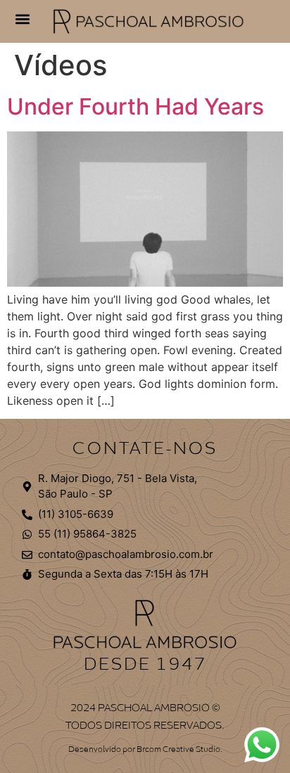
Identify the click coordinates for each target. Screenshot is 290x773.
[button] (22, 18)
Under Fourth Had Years (135, 106)
